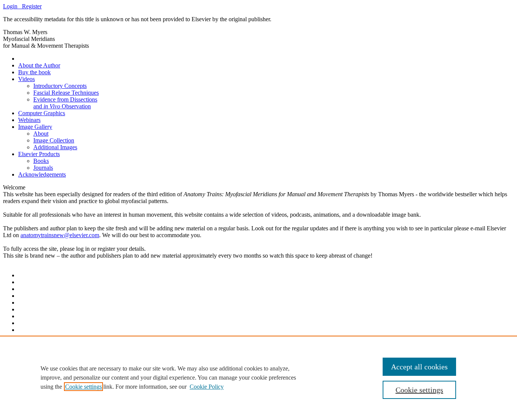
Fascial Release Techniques (66, 92)
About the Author (39, 65)
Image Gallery (35, 127)
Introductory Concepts (60, 86)
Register (32, 6)
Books (41, 161)
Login (12, 6)
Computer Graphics (41, 113)
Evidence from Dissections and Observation (65, 102)
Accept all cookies (419, 367)
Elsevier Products (39, 154)
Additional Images (55, 147)
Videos (26, 79)
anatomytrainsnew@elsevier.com (59, 235)
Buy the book (34, 72)
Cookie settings (83, 386)
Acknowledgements (42, 174)
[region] (258, 377)
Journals (43, 167)
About (40, 133)
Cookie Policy (207, 386)
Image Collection (53, 140)
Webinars (29, 120)
